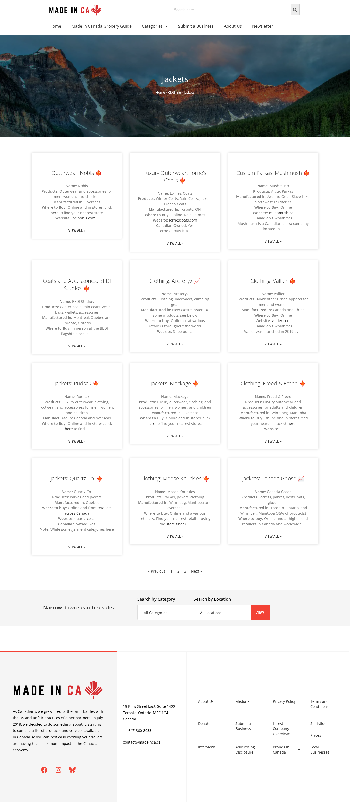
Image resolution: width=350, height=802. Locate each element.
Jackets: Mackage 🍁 (175, 383)
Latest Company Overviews (282, 728)
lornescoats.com (183, 220)
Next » (196, 571)
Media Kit (243, 701)
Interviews (207, 747)
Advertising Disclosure (245, 750)
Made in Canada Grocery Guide (101, 26)
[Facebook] (44, 770)
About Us (233, 26)
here (54, 212)
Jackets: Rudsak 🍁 (77, 383)
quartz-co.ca (85, 518)
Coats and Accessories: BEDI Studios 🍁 (77, 284)
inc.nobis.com (83, 218)
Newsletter (262, 26)
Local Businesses (320, 750)
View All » (76, 230)
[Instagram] (58, 770)
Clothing (174, 92)
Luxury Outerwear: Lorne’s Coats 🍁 (175, 176)
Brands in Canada (281, 750)
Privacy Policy (284, 701)
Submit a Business (243, 726)
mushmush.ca (281, 212)
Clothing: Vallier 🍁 (273, 280)
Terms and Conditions (319, 704)
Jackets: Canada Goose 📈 (273, 478)
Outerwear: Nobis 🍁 (77, 172)
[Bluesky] (72, 770)
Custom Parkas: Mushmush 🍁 (273, 172)
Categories (152, 26)
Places (315, 735)
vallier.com (281, 320)
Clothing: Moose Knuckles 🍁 (175, 478)
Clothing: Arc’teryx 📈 (174, 280)
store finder (176, 524)
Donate (204, 723)
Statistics (318, 723)
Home (55, 26)
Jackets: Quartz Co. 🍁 (76, 478)
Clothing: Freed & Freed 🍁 (273, 383)
